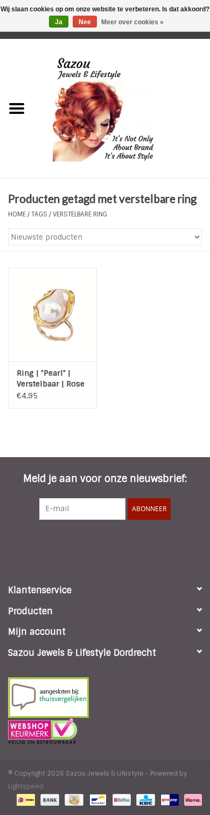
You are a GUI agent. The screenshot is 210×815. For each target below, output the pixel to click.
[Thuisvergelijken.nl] (105, 697)
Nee (85, 22)
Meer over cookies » (132, 22)
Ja (58, 22)
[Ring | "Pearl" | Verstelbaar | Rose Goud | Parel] (52, 314)
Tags (39, 214)
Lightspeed (26, 786)
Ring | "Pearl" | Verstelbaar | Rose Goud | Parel (51, 378)
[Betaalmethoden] (25, 800)
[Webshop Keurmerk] (105, 731)
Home (17, 214)
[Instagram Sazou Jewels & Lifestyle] (134, 542)
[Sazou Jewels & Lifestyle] (121, 108)
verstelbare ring (80, 214)
